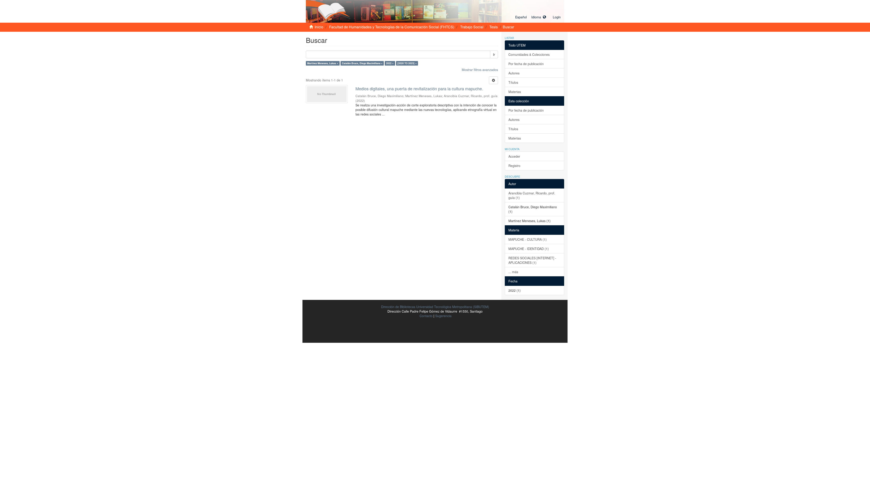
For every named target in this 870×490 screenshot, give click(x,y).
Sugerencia (443, 316)
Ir (494, 54)
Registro (514, 165)
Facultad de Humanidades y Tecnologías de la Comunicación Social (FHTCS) (391, 26)
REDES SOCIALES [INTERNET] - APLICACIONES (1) (532, 260)
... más (513, 272)
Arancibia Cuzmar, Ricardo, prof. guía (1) (531, 195)
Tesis (493, 26)
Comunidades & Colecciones (529, 54)
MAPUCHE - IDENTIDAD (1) (528, 248)
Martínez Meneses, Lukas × (322, 63)
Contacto (426, 316)
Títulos (513, 82)
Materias (514, 91)
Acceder (514, 156)
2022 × (390, 63)
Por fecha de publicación (526, 63)
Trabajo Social (471, 26)
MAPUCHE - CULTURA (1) (527, 239)
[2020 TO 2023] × (407, 63)
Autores (514, 73)
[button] (530, 17)
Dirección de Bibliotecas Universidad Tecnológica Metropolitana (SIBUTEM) (435, 306)
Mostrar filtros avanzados (480, 69)
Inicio (319, 26)
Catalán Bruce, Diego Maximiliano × (362, 63)
